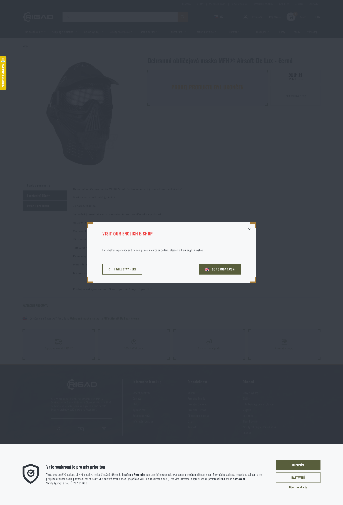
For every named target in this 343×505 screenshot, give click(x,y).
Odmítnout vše (298, 487)
